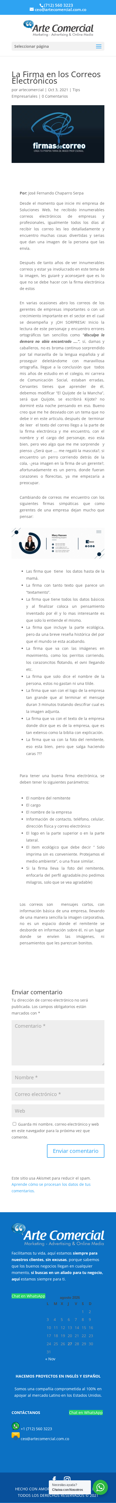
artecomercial (31, 89)
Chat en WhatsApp (28, 1296)
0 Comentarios (55, 96)
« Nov (50, 1358)
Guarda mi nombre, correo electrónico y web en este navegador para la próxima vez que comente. (55, 1131)
